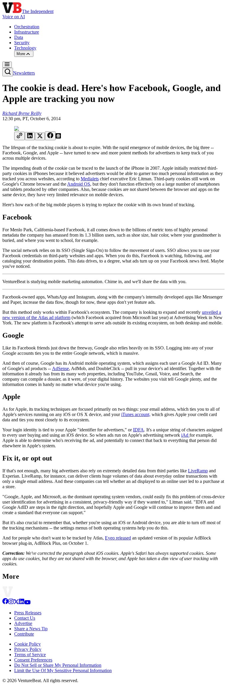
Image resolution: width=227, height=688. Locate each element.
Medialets (90, 178)
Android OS (78, 184)
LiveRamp (198, 470)
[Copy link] (19, 136)
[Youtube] (27, 602)
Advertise (23, 623)
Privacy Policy (27, 649)
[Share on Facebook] (50, 135)
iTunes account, (135, 414)
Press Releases (27, 612)
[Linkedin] (21, 602)
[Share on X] (40, 136)
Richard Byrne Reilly (21, 113)
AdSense (60, 368)
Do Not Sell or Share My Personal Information (57, 665)
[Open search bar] (7, 72)
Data (18, 37)
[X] (16, 602)
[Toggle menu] (7, 65)
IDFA (138, 429)
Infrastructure (26, 31)
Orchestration (26, 26)
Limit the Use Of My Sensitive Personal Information (63, 670)
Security (22, 42)
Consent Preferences (33, 659)
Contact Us (24, 618)
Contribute (24, 633)
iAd (185, 435)
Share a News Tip (31, 628)
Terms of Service (30, 654)
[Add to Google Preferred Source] (58, 136)
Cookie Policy (27, 643)
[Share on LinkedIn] (30, 136)
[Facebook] (5, 602)
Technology (25, 47)
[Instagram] (11, 602)
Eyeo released (118, 537)
